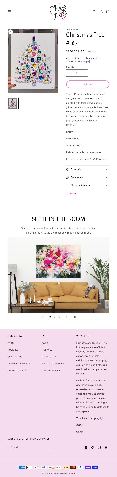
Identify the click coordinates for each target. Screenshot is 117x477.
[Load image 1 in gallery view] (12, 103)
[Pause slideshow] (74, 316)
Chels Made (53, 473)
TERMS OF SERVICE (19, 363)
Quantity (70, 67)
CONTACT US (15, 356)
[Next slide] (66, 316)
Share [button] (73, 193)
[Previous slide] (42, 316)
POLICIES (13, 350)
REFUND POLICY (17, 370)
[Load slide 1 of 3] (50, 317)
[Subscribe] (55, 447)
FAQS (11, 343)
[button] (9, 11)
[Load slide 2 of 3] (54, 317)
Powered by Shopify (67, 473)
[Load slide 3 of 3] (59, 317)
